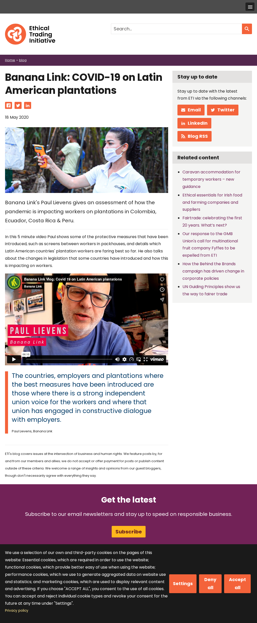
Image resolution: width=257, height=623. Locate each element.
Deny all (210, 583)
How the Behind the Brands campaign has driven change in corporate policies (213, 271)
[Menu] (249, 7)
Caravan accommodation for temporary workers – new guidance (211, 179)
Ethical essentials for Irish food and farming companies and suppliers (212, 202)
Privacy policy (16, 610)
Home (10, 60)
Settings (183, 583)
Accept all (237, 583)
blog (23, 60)
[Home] (30, 27)
